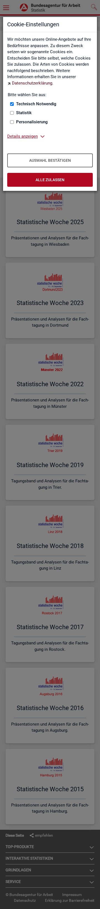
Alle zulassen (50, 180)
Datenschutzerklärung (32, 83)
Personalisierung (32, 121)
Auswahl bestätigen (50, 160)
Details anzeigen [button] (22, 136)
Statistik (24, 112)
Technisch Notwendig (36, 103)
